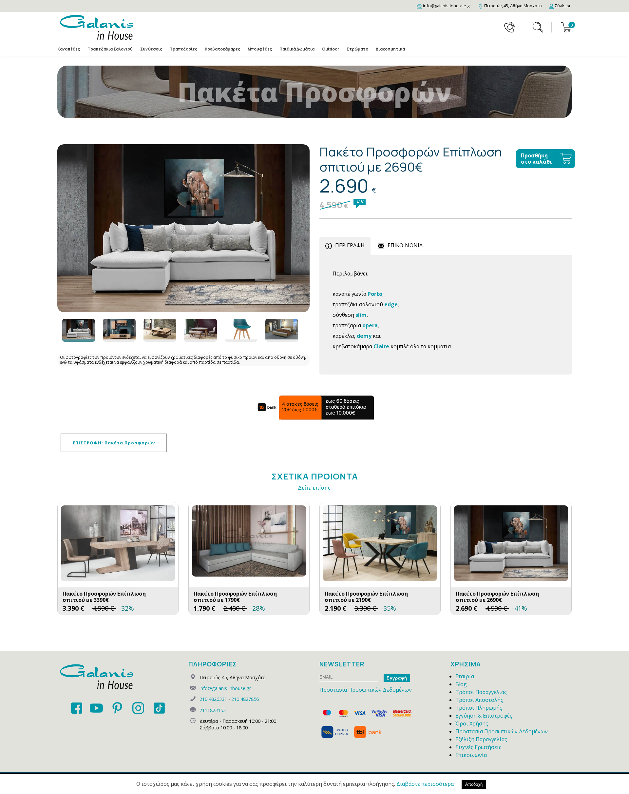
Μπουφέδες (260, 49)
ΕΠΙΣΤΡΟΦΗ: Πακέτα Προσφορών (114, 443)
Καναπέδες (68, 49)
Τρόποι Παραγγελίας (481, 692)
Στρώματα (357, 49)
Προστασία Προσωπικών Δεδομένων (365, 689)
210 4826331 (213, 699)
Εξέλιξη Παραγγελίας (481, 739)
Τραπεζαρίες (183, 49)
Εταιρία (464, 676)
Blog (461, 684)
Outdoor (330, 49)
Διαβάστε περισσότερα (425, 783)
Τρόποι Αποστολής (479, 699)
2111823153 (213, 710)
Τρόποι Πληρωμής (478, 707)
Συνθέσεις (151, 49)
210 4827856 (245, 699)
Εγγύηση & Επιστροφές (483, 715)
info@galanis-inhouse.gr (225, 688)
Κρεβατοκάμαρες (222, 49)
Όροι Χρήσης (471, 723)
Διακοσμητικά (390, 49)
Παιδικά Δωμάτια (296, 49)
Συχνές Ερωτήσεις (478, 747)
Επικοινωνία (471, 755)
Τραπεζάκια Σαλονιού (110, 49)
